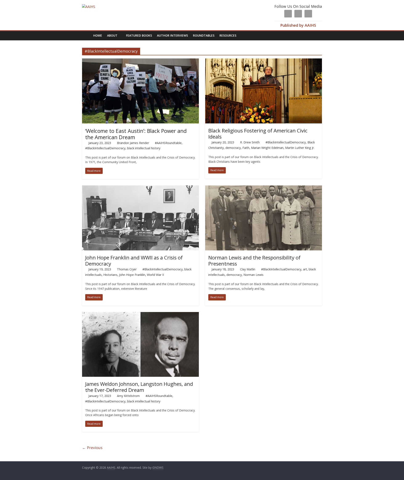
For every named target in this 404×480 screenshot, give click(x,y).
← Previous (92, 447)
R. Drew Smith (250, 142)
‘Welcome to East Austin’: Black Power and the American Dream (136, 134)
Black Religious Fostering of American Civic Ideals (257, 133)
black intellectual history (143, 148)
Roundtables (203, 35)
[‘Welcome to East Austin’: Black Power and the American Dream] (140, 61)
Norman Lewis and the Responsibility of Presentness (254, 260)
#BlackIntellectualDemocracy (105, 148)
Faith (245, 148)
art (305, 269)
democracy (233, 148)
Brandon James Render (133, 143)
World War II (155, 275)
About (112, 35)
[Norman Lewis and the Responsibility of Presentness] (263, 188)
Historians (110, 275)
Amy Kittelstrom (128, 396)
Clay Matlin (247, 269)
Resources (227, 35)
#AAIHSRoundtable (168, 143)
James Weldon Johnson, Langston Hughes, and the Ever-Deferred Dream (139, 386)
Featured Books (139, 35)
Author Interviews (172, 35)
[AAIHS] (88, 6)
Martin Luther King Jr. (299, 148)
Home (97, 35)
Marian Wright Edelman (267, 148)
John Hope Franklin (132, 275)
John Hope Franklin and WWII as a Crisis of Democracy (134, 260)
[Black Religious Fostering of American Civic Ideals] (263, 61)
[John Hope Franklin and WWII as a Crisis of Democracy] (140, 188)
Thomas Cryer (127, 269)
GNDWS (157, 467)
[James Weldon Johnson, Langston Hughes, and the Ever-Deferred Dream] (140, 314)
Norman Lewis (253, 275)
